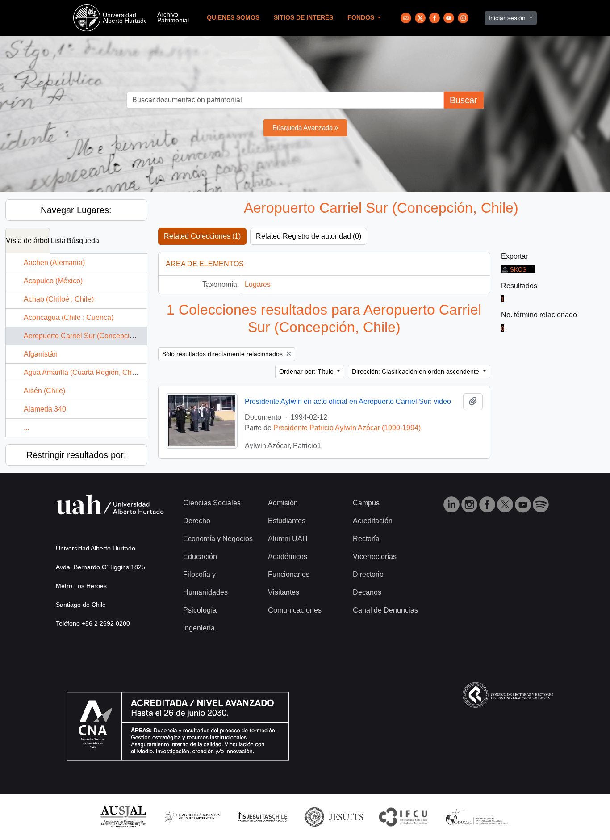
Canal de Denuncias (385, 610)
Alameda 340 (45, 409)
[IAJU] (191, 816)
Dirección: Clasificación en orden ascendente (416, 371)
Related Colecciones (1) (202, 236)
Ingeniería (199, 628)
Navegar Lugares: (76, 210)
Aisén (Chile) (44, 391)
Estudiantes (286, 521)
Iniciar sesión (508, 17)
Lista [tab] (58, 240)
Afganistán (41, 354)
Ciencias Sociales (212, 503)
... (26, 427)
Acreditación (373, 521)
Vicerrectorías (375, 556)
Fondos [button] (361, 17)
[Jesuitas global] (334, 816)
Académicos (287, 556)
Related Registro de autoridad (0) (308, 236)
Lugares (258, 284)
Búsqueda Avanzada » (305, 127)
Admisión (283, 503)
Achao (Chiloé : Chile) (59, 299)
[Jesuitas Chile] (263, 816)
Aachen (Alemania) (54, 262)
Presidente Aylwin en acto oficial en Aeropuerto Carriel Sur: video (348, 401)
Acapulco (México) (53, 281)
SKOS (518, 269)
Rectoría (366, 538)
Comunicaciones (295, 610)
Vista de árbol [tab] (28, 240)
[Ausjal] (123, 816)
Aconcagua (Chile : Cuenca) (68, 317)
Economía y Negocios (218, 538)
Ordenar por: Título (307, 371)
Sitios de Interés (303, 17)
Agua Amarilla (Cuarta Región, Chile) (83, 372)
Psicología (200, 610)
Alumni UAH (288, 538)
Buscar (463, 100)
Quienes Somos (233, 17)
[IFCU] (403, 816)
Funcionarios (288, 574)
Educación (200, 556)
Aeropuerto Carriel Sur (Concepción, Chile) (92, 336)
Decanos (367, 592)
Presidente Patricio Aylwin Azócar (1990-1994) (347, 428)
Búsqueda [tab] (83, 240)
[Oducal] (478, 816)
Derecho (196, 521)
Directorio (368, 574)
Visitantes (283, 592)
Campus (366, 503)
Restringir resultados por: (76, 455)
